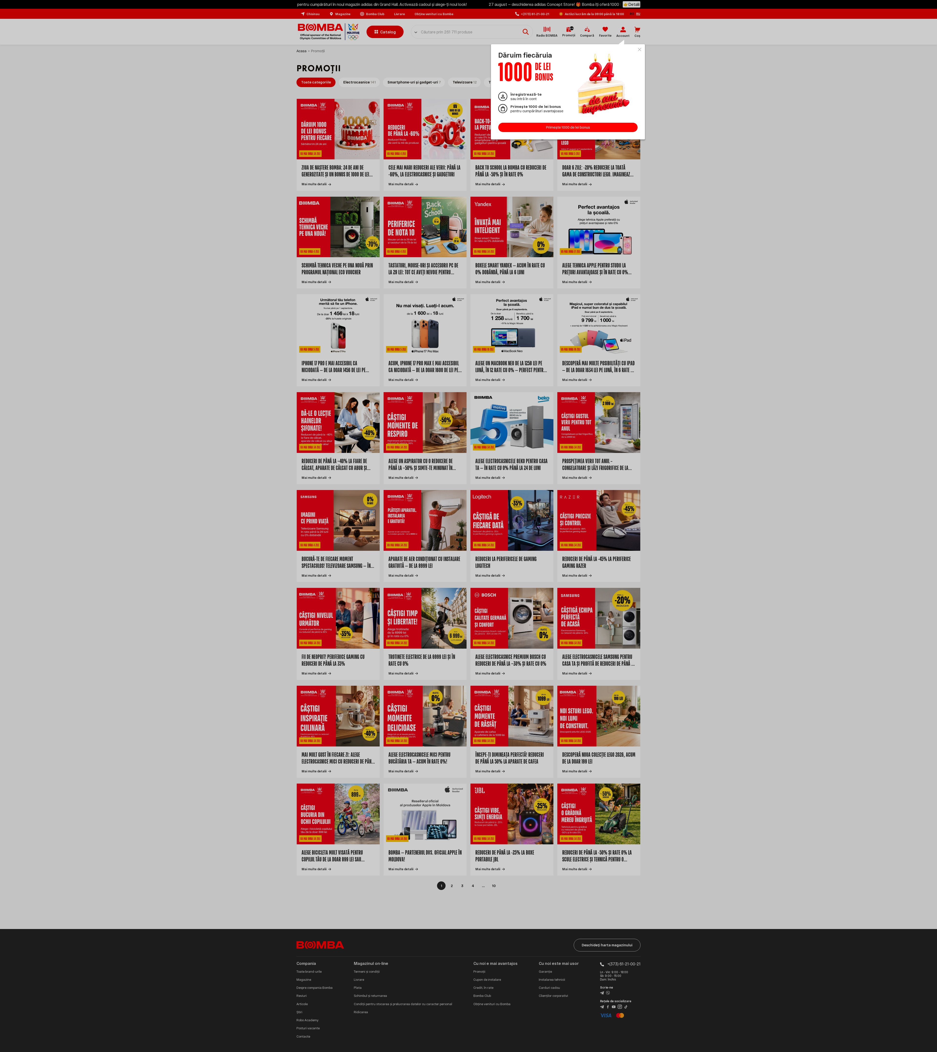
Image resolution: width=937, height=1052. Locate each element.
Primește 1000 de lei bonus (568, 127)
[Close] (639, 49)
